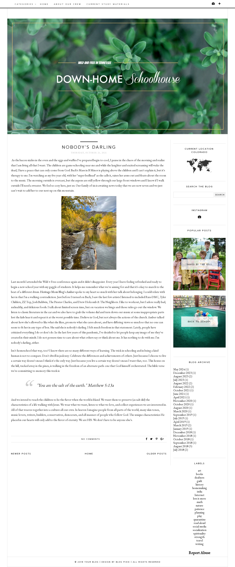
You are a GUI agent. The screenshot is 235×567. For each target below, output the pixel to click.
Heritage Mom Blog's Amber (57, 292)
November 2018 (182, 436)
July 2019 (178, 418)
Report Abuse (199, 552)
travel (199, 540)
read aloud (199, 523)
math (200, 502)
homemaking (199, 488)
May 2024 (179, 369)
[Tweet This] (152, 439)
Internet (199, 495)
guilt (199, 481)
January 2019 (180, 429)
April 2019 (179, 422)
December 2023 (182, 373)
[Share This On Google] (162, 439)
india (199, 491)
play (199, 516)
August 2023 (180, 376)
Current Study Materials (108, 4)
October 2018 (181, 439)
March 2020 (180, 411)
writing (199, 544)
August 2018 (180, 446)
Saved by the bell (199, 264)
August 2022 (180, 383)
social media (199, 526)
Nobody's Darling (89, 147)
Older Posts (157, 453)
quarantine (200, 519)
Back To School (199, 321)
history (200, 484)
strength (199, 537)
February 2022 (181, 387)
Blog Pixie (123, 562)
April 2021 (179, 397)
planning (200, 512)
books (199, 474)
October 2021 (181, 390)
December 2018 (182, 432)
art (199, 470)
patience (199, 509)
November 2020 (182, 401)
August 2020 (180, 408)
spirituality (199, 533)
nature (199, 505)
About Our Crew (67, 4)
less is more (199, 498)
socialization (199, 530)
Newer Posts (21, 453)
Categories (25, 4)
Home (44, 4)
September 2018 (182, 443)
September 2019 (182, 415)
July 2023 (178, 380)
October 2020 (181, 404)
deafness (199, 477)
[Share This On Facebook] (146, 439)
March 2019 (180, 425)
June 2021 (179, 394)
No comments (90, 439)
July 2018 (178, 450)
